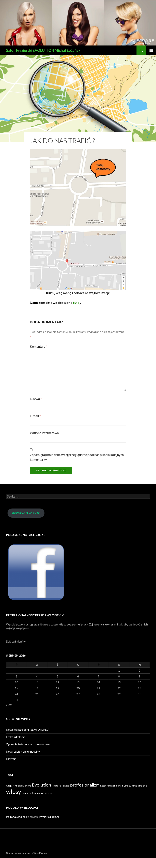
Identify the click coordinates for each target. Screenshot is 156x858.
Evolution (41, 785)
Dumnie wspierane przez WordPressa (26, 853)
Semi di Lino (122, 785)
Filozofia (11, 759)
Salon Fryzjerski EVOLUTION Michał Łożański (43, 50)
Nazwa (36, 398)
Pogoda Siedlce (16, 816)
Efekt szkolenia (15, 737)
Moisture (56, 785)
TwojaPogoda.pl (49, 816)
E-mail (35, 416)
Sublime (133, 785)
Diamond (26, 785)
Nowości (65, 785)
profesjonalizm (85, 785)
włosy (13, 791)
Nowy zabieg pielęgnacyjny (23, 751)
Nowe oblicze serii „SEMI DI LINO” (27, 729)
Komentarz (39, 346)
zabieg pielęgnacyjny (32, 793)
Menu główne (151, 50)
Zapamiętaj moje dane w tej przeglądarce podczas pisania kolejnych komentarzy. (77, 457)
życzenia (47, 793)
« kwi (9, 705)
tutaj (76, 302)
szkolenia (142, 785)
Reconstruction (108, 785)
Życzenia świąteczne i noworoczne (28, 744)
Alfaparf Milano (14, 785)
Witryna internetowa (44, 433)
